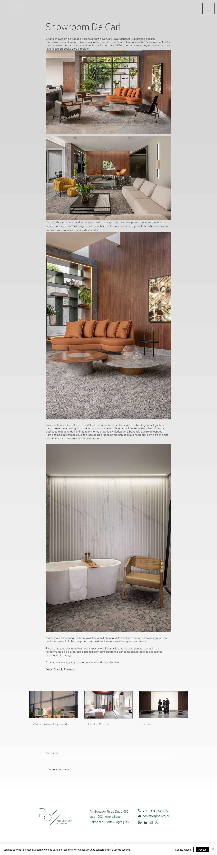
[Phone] (139, 810)
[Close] (213, 849)
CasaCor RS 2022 (98, 724)
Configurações (183, 849)
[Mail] (139, 816)
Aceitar (202, 849)
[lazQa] (163, 704)
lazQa (146, 724)
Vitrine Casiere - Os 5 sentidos (51, 724)
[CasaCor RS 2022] (108, 705)
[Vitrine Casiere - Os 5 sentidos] (53, 704)
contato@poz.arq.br (156, 816)
